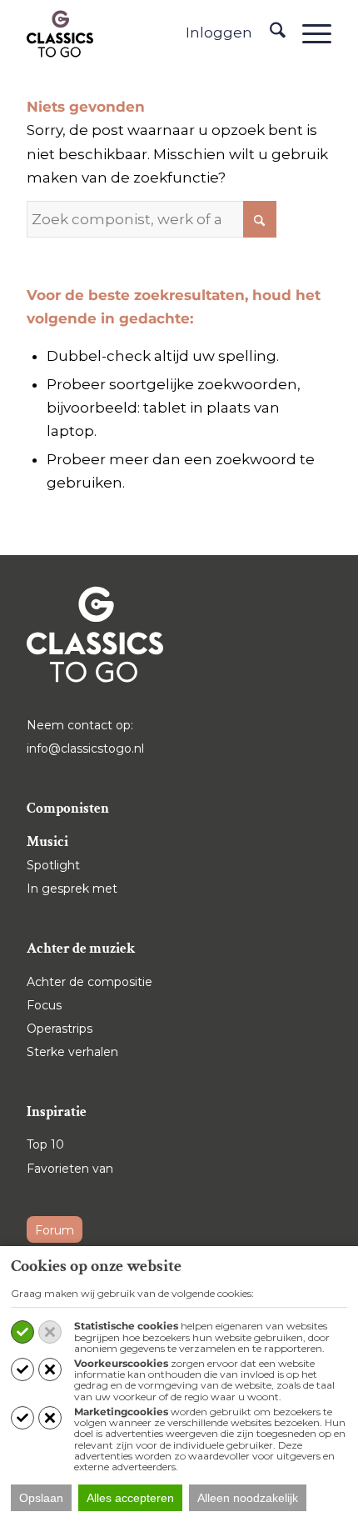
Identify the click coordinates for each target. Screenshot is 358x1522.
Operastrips (59, 1028)
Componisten (68, 808)
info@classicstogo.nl (85, 748)
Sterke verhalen (72, 1051)
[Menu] (308, 33)
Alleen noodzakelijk (247, 1497)
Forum (54, 1230)
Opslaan (41, 1497)
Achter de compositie (89, 981)
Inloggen (219, 32)
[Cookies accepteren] (22, 1332)
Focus (44, 1005)
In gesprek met (72, 888)
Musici (47, 842)
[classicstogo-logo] (60, 33)
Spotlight (53, 865)
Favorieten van (70, 1168)
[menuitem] (269, 33)
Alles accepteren (130, 1497)
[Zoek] (269, 33)
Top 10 (45, 1144)
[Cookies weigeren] (50, 1332)
